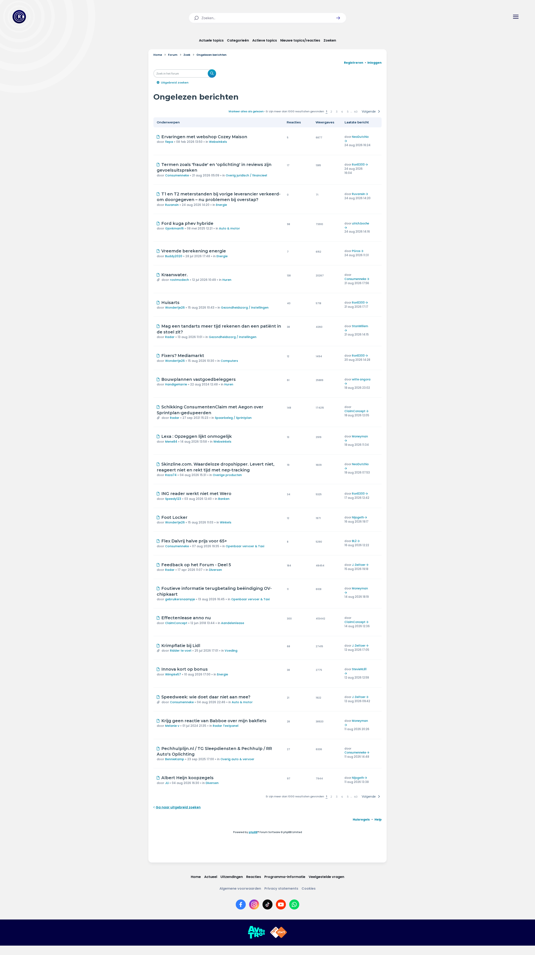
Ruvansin (172, 205)
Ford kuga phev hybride (187, 223)
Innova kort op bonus (184, 669)
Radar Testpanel (225, 726)
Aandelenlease (232, 623)
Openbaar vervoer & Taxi (245, 546)
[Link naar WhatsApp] (294, 904)
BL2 (354, 541)
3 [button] (337, 111)
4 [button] (342, 111)
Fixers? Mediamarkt (182, 355)
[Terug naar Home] (19, 16)
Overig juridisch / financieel (246, 175)
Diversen (215, 570)
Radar (170, 337)
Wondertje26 (175, 307)
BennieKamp (174, 759)
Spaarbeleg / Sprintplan (233, 418)
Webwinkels (218, 142)
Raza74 (171, 475)
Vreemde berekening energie (193, 250)
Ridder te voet (180, 650)
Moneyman (360, 436)
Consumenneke (177, 175)
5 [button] (347, 111)
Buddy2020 (173, 256)
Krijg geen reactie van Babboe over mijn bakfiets (213, 720)
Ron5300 (358, 165)
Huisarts (170, 302)
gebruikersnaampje (180, 599)
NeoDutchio (360, 137)
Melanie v (172, 726)
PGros (356, 251)
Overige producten (227, 475)
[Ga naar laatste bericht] (346, 141)
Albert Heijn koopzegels (187, 777)
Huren (226, 280)
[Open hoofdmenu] (515, 16)
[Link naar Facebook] (241, 904)
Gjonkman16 (174, 228)
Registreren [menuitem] (353, 63)
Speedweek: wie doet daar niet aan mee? (205, 696)
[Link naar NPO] (278, 932)
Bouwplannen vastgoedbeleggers (198, 379)
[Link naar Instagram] (254, 904)
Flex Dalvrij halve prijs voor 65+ (194, 540)
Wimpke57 (173, 674)
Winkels (225, 522)
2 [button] (331, 111)
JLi (167, 783)
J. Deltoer (358, 565)
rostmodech (179, 280)
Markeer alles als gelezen (246, 111)
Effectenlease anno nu (186, 617)
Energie (221, 205)
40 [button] (356, 111)
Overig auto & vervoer (237, 759)
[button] (338, 18)
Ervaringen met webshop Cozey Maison (204, 136)
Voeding (231, 650)
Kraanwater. (174, 274)
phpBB (253, 832)
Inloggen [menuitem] (374, 63)
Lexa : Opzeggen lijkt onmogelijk (196, 436)
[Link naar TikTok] (267, 904)
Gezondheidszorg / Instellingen (245, 307)
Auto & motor (229, 228)
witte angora (361, 379)
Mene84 (171, 442)
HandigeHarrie (176, 384)
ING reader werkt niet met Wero (196, 493)
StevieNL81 (359, 669)
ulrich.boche (360, 223)
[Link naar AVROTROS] (256, 932)
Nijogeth (358, 517)
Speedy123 (173, 499)
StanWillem (360, 326)
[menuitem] (361, 819)
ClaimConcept (354, 411)
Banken (223, 499)
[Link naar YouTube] (281, 904)
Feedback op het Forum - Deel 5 (196, 564)
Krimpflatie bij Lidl (180, 645)
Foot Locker (174, 517)
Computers (229, 361)
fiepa (169, 142)
